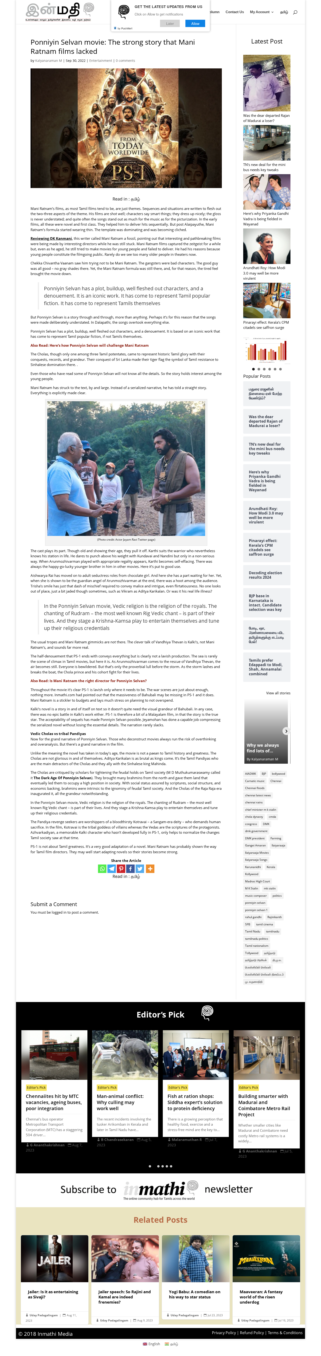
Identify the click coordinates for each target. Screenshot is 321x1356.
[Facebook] (130, 869)
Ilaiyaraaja (278, 845)
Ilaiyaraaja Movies (257, 853)
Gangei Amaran (255, 845)
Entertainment (100, 60)
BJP (264, 774)
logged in (59, 912)
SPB (247, 924)
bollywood (278, 774)
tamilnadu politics (256, 939)
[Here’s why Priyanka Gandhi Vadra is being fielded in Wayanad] (266, 192)
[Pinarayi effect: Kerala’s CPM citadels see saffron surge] (266, 301)
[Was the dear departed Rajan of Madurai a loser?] (266, 84)
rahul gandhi (253, 917)
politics (277, 896)
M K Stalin (251, 888)
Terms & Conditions (285, 1332)
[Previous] (247, 731)
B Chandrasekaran (117, 1139)
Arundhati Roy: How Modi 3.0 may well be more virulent (264, 273)
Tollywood (251, 953)
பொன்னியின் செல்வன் (258, 967)
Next (284, 349)
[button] (150, 1166)
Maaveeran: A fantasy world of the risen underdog (266, 1280)
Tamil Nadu (252, 931)
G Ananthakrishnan (47, 1145)
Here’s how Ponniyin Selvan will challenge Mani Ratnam (99, 345)
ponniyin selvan (255, 903)
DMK (266, 824)
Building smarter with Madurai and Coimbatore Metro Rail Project (264, 1105)
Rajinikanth (274, 917)
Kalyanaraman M (48, 60)
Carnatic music (255, 781)
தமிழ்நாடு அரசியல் (256, 960)
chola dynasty (254, 817)
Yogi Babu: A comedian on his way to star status (195, 1277)
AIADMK (250, 774)
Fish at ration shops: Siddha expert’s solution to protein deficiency (195, 1102)
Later (170, 23)
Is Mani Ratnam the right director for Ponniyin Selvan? (98, 680)
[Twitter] (140, 869)
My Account (260, 12)
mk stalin (270, 888)
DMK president (255, 838)
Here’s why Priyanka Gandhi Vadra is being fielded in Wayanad (266, 218)
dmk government (256, 831)
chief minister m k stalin (260, 810)
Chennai (275, 781)
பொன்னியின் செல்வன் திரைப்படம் (264, 974)
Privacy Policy (224, 1332)
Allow (195, 23)
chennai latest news (258, 795)
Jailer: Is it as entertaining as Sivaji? (54, 1280)
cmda (272, 817)
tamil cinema (264, 924)
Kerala (271, 867)
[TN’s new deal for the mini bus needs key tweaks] (266, 143)
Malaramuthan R (187, 1139)
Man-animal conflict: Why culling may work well (120, 1102)
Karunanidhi (253, 867)
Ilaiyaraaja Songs (256, 860)
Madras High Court (257, 881)
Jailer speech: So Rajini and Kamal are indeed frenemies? (125, 1280)
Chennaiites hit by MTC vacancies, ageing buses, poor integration (54, 1102)
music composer (256, 896)
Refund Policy (252, 1332)
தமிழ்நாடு (269, 953)
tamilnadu (272, 931)
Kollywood (251, 874)
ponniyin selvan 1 (256, 910)
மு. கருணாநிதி (253, 982)
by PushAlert (125, 28)
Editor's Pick (36, 1087)
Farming (275, 838)
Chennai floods (255, 788)
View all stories (278, 693)
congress (251, 824)
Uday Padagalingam (44, 1315)
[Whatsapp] (102, 869)
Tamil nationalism (256, 946)
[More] (150, 869)
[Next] (286, 731)
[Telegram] (111, 869)
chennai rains (254, 802)
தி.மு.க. (277, 960)
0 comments (125, 60)
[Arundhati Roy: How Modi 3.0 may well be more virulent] (266, 246)
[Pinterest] (121, 869)
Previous (249, 349)
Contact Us (235, 12)
